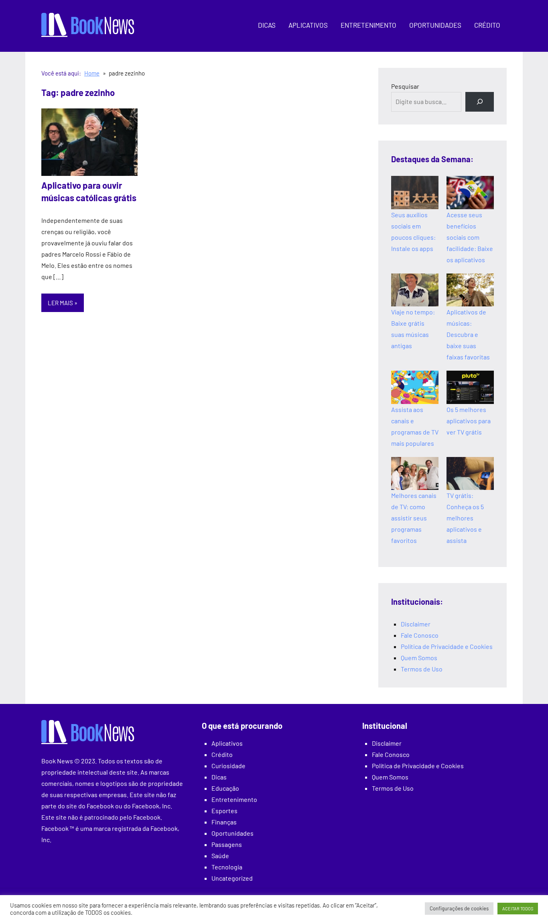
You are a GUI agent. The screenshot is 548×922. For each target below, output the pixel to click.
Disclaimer (415, 624)
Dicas (267, 25)
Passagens (226, 844)
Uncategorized (232, 878)
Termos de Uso (421, 669)
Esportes (224, 810)
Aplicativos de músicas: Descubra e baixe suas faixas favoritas (468, 334)
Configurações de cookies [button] (459, 908)
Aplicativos (308, 25)
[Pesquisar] (479, 102)
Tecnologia (226, 867)
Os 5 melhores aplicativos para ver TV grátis (469, 421)
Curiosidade (228, 765)
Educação (225, 788)
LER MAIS (60, 302)
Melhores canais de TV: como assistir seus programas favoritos (413, 518)
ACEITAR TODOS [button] (517, 908)
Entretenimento (368, 25)
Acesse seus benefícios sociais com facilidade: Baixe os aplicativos (470, 237)
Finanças (224, 822)
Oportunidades (435, 25)
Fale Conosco (419, 635)
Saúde (220, 855)
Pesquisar (405, 86)
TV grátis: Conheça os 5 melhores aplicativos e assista (465, 518)
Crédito (487, 25)
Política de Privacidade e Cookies (447, 646)
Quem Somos (419, 657)
